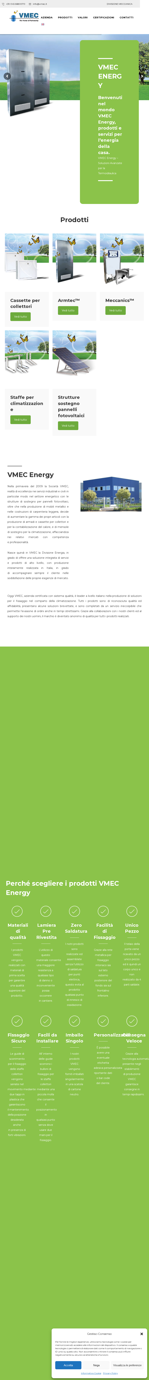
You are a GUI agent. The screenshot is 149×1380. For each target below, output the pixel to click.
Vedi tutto (20, 316)
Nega (96, 1365)
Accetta (68, 1365)
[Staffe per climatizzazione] (27, 359)
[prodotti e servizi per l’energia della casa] (24, 16)
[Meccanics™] (122, 263)
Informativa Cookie (91, 1373)
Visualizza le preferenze (127, 1365)
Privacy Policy (110, 1373)
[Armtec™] (74, 263)
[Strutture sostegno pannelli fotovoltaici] (74, 359)
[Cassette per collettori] (27, 263)
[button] (142, 1334)
